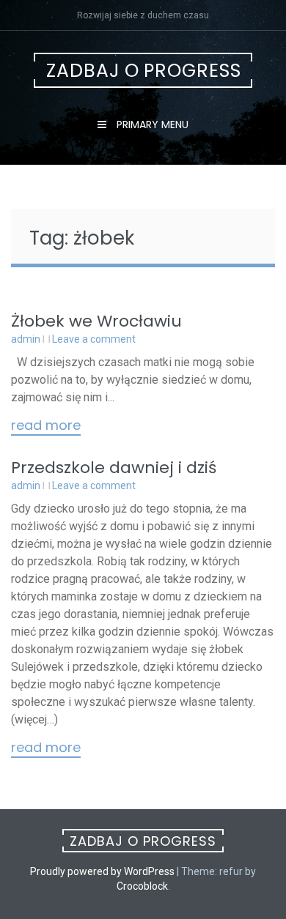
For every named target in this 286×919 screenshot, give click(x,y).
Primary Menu (151, 124)
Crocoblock (142, 886)
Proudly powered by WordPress (102, 871)
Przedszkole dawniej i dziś (113, 467)
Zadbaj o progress (143, 70)
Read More (46, 426)
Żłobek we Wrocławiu (96, 321)
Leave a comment (94, 339)
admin (25, 339)
